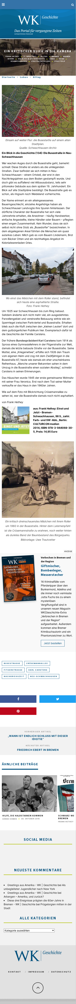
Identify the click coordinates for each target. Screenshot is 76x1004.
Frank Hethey (12, 57)
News (61, 59)
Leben (52, 59)
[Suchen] (72, 4)
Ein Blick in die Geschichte (31, 59)
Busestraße (12, 663)
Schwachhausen (19, 61)
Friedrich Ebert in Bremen (38, 749)
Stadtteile (59, 61)
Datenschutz (61, 972)
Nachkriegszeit (14, 676)
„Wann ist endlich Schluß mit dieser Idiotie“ (38, 737)
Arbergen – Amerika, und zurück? (24, 896)
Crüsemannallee (37, 663)
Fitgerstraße (13, 670)
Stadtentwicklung (40, 61)
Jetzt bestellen (53, 643)
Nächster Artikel (38, 745)
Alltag (44, 56)
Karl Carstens (38, 670)
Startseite (8, 77)
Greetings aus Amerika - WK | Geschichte (32, 885)
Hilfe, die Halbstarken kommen (22, 816)
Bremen (55, 56)
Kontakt (14, 972)
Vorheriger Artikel (38, 731)
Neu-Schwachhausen (43, 676)
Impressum (36, 972)
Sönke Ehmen (9, 819)
